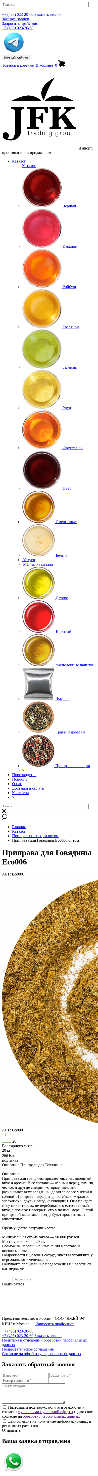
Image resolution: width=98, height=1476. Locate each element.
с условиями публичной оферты (45, 1412)
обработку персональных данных (51, 1416)
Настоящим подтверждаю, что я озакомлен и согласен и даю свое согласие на (47, 1411)
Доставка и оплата (28, 788)
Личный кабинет (16, 57)
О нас (17, 784)
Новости (19, 779)
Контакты (20, 793)
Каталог (19, 161)
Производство (24, 775)
